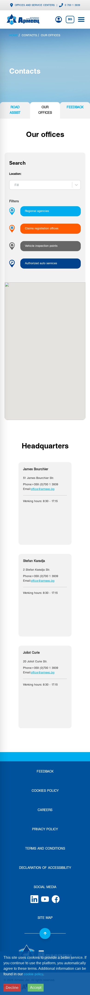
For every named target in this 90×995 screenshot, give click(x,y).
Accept (35, 987)
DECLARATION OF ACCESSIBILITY (45, 868)
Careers (45, 810)
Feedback (45, 771)
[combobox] (12, 185)
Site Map (45, 918)
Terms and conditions (45, 848)
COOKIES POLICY (45, 790)
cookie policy (33, 974)
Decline (12, 987)
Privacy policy (45, 829)
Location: (15, 174)
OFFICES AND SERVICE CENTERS (35, 5)
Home (13, 35)
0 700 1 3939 (72, 5)
